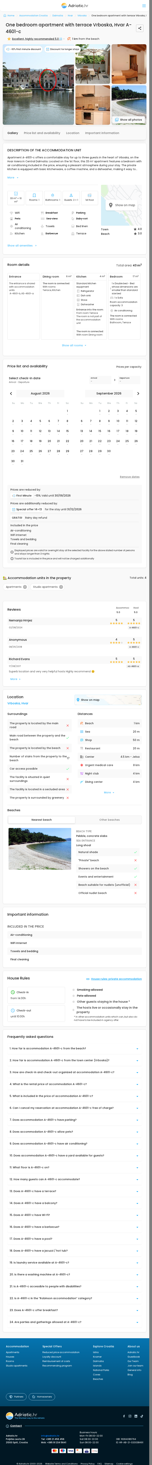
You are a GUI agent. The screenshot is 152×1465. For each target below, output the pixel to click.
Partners (18, 1396)
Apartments (12, 1352)
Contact (16, 1426)
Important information (102, 133)
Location (72, 133)
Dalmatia (98, 1361)
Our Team (133, 1361)
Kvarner (97, 1356)
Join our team (135, 1365)
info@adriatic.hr (50, 1435)
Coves (96, 1374)
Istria (96, 1352)
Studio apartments (16, 1365)
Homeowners (44, 1396)
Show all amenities (20, 245)
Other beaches (109, 820)
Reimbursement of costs (56, 1361)
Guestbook (134, 1356)
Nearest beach (42, 820)
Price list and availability (42, 133)
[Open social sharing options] (139, 28)
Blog (130, 1374)
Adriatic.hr (133, 1352)
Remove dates (130, 477)
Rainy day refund (36, 518)
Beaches (98, 1379)
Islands (97, 1365)
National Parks (101, 1370)
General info (134, 1370)
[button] (38, 84)
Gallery (12, 133)
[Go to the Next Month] (137, 393)
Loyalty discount (51, 1356)
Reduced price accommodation (61, 1352)
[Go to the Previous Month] (11, 393)
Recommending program (57, 1365)
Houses (10, 1356)
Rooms (10, 1361)
